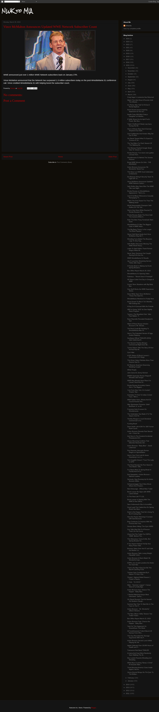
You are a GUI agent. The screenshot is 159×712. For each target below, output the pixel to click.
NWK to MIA (17, 11)
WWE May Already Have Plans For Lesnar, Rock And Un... (139, 381)
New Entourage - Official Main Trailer (140, 489)
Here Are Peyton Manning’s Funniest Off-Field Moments (139, 518)
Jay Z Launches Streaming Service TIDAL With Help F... (139, 262)
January (131, 681)
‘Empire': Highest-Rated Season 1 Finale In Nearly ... (138, 578)
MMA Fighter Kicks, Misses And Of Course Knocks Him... (139, 400)
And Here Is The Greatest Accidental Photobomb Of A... (139, 437)
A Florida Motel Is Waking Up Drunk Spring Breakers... (139, 267)
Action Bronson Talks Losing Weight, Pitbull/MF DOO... (139, 554)
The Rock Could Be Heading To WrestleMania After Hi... (138, 329)
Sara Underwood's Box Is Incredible (139, 504)
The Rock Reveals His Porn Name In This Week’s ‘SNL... (139, 466)
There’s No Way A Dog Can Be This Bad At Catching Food (139, 568)
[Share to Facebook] (34, 88)
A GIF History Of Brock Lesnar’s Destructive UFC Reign (138, 356)
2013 (128, 687)
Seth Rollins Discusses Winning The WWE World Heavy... (139, 244)
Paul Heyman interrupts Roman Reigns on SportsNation (138, 451)
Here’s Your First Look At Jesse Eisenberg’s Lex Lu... (138, 456)
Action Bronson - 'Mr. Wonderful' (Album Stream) (138, 610)
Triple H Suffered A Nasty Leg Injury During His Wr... (139, 125)
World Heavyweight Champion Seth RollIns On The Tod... (139, 206)
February (131, 678)
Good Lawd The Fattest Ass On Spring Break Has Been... (140, 508)
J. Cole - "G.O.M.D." (134, 582)
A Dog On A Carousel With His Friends (140, 306)
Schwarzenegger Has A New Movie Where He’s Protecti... (139, 485)
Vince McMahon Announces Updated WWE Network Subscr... (140, 182)
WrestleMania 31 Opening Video (138, 273)
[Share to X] (32, 88)
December (131, 68)
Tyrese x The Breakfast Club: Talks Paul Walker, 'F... (139, 315)
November (131, 71)
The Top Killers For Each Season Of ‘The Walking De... (139, 144)
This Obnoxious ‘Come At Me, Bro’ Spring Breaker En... (139, 540)
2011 (128, 693)
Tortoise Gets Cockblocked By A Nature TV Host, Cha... (138, 573)
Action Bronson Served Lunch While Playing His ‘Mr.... (139, 641)
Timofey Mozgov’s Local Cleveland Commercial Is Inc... (139, 419)
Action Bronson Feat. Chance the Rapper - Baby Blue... (138, 622)
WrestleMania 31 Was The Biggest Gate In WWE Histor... (139, 225)
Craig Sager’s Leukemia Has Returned (140, 97)
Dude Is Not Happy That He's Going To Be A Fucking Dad (140, 513)
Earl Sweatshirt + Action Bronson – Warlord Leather (139, 475)
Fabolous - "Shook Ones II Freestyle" (140, 276)
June (130, 86)
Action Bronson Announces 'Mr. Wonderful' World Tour (138, 168)
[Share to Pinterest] (36, 88)
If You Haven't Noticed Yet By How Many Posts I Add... (139, 544)
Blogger (93, 708)
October (131, 74)
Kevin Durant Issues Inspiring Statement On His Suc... (137, 110)
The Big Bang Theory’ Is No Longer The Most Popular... (139, 230)
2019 (128, 53)
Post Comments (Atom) (64, 162)
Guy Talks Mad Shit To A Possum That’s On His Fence (138, 530)
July (129, 83)
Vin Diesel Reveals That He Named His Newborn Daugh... (139, 600)
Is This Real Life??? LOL (135, 496)
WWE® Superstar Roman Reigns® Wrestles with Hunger (139, 376)
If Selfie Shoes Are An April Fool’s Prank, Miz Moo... (138, 120)
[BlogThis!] (30, 88)
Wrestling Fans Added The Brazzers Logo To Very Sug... (139, 240)
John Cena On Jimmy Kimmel (137, 373)
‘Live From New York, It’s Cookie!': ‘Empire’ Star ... (139, 391)
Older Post (112, 157)
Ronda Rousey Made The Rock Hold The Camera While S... (139, 216)
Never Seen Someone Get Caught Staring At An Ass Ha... (139, 254)
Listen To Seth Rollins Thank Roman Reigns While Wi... (139, 249)
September (132, 77)
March (130, 94)
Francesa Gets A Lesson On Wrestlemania (137, 410)
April (129, 92)
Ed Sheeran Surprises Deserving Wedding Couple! (138, 366)
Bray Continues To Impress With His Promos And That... (139, 522)
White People (131, 370)
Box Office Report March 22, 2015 (139, 618)
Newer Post (7, 157)
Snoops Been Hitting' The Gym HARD (140, 526)
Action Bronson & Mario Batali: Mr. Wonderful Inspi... (139, 559)
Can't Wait (130, 352)
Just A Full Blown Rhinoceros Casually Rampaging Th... (140, 197)
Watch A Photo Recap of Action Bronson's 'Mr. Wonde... (137, 324)
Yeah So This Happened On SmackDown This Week (136, 627)
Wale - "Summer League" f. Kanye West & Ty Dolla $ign (139, 586)
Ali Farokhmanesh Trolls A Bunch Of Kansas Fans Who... (139, 632)
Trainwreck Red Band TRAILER (138, 650)
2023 (128, 41)
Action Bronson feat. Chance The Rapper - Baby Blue (138, 590)
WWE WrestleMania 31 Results (138, 258)
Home (60, 157)
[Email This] (28, 88)
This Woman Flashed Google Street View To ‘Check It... (139, 149)
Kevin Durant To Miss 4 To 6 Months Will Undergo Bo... (139, 302)
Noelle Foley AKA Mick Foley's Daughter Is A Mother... (137, 115)
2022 (128, 44)
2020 (128, 50)
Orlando (129, 25)
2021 (128, 47)
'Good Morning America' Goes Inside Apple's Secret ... (139, 668)
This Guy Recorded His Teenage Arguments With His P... (138, 636)
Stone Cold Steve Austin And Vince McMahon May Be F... (139, 235)
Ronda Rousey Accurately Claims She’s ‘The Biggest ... (138, 386)
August (130, 80)
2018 (128, 56)
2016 (128, 62)
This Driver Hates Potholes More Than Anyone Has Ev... (140, 361)
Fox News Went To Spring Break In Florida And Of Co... (139, 470)
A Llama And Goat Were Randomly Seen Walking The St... (139, 654)
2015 (128, 65)
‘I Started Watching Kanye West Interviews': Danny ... (138, 595)
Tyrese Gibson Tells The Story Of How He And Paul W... (140, 348)
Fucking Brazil (132, 424)
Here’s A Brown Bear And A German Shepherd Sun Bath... (139, 130)
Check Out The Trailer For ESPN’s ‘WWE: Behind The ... (139, 535)
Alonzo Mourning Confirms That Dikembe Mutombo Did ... (138, 442)
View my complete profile (132, 28)
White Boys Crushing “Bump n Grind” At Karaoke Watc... (140, 663)
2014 (128, 684)
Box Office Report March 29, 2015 (139, 271)
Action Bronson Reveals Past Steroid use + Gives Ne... (139, 432)
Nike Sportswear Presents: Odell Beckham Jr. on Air (138, 405)
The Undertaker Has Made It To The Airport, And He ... (139, 415)
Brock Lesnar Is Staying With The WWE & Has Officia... (138, 500)
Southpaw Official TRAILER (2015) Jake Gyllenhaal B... (139, 339)
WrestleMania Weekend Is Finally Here (140, 299)
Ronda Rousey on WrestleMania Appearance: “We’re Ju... (138, 192)
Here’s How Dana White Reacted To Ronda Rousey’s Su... (139, 211)
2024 (128, 39)
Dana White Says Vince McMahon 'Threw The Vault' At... (139, 295)
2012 (128, 690)
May (129, 88)
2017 (128, 59)
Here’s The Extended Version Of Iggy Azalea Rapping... (140, 334)
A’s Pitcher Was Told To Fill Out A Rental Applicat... (138, 106)
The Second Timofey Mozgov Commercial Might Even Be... (138, 344)
